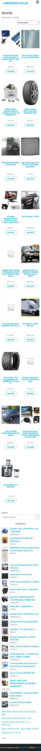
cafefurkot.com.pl (15, 3)
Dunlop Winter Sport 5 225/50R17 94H (17, 718)
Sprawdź (10, 71)
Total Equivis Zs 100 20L (11, 732)
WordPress (24, 747)
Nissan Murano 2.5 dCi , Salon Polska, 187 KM (20, 728)
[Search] (37, 517)
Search (5, 512)
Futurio (38, 747)
